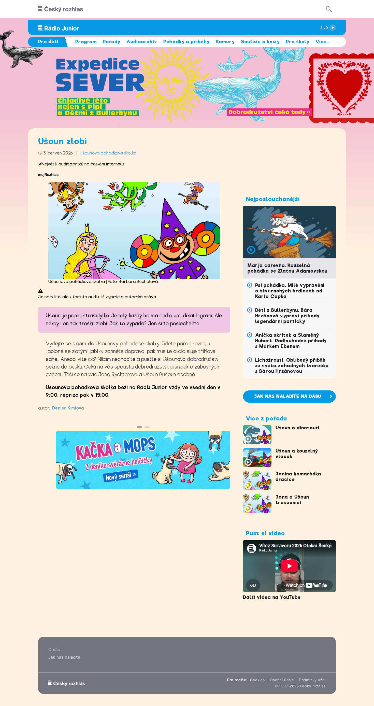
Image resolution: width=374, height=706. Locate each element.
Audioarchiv (141, 41)
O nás (54, 649)
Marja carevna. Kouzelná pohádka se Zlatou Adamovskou (287, 268)
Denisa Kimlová (68, 408)
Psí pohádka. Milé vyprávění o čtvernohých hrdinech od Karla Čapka (290, 291)
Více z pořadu (266, 418)
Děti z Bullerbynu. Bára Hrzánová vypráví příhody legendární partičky (287, 315)
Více (322, 41)
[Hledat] (329, 9)
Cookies (257, 680)
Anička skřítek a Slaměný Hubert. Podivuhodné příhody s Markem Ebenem (291, 340)
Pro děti (48, 41)
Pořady (111, 41)
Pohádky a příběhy (186, 41)
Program (86, 41)
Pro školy (297, 41)
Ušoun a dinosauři (298, 427)
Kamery (225, 41)
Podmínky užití (312, 680)
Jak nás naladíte (64, 657)
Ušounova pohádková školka (108, 153)
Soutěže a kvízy (260, 41)
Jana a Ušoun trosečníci (292, 499)
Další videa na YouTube (272, 597)
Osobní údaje (282, 680)
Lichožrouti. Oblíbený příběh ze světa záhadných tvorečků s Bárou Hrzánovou (292, 365)
